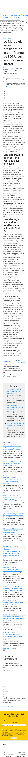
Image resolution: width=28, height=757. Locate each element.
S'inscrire (14, 738)
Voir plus (6, 549)
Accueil (5, 38)
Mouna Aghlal (6, 477)
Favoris (25, 15)
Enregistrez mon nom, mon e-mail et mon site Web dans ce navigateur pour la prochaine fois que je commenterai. (14, 699)
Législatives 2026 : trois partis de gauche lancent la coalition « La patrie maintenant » (13, 530)
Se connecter (16, 17)
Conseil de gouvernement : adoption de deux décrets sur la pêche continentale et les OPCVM (13, 571)
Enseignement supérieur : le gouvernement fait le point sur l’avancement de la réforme (12, 553)
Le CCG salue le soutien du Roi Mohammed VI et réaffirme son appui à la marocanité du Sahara (12, 588)
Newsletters (6, 17)
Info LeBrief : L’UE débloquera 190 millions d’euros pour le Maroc (15, 425)
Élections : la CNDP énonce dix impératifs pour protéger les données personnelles (12, 463)
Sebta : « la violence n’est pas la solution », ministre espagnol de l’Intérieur (12, 481)
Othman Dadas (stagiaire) (8, 459)
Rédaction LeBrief (7, 495)
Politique (9, 38)
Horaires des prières (14, 15)
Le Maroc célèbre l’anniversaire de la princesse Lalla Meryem (15, 407)
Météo (4, 15)
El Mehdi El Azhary (7, 511)
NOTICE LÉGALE (15, 729)
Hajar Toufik (13, 68)
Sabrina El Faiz (6, 527)
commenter (6, 361)
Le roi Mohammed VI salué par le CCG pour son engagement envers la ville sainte (13, 618)
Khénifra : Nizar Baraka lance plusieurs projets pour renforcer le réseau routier (13, 636)
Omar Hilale (21, 362)
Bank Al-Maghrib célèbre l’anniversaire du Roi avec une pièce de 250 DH (15, 391)
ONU (19, 360)
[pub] (5, 650)
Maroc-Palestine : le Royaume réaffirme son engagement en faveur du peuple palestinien (12, 447)
